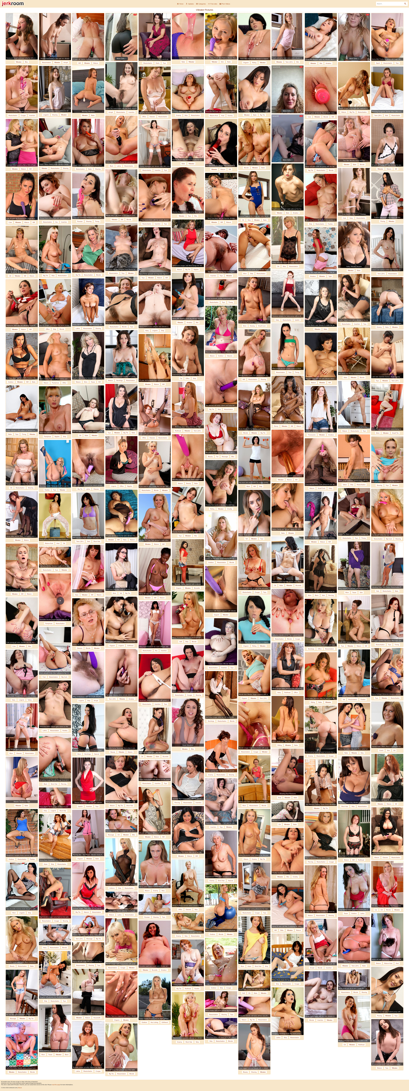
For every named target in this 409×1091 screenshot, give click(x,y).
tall (246, 539)
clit (243, 220)
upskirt (297, 320)
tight (330, 276)
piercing (331, 595)
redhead (178, 431)
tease (93, 382)
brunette (298, 585)
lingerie (46, 115)
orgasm (246, 62)
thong (97, 221)
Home (180, 4)
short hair (96, 541)
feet (44, 677)
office (144, 116)
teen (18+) (289, 62)
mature (95, 63)
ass (56, 222)
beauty (210, 456)
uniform (112, 888)
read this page (56, 1084)
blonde (325, 117)
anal (222, 115)
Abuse (20, 1087)
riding (254, 62)
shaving (55, 115)
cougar (23, 115)
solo (222, 62)
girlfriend (130, 645)
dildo (282, 930)
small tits (395, 433)
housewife (96, 1018)
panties (330, 224)
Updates (190, 4)
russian (80, 221)
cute (309, 117)
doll (180, 641)
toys (164, 63)
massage (225, 456)
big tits (352, 112)
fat (181, 378)
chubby (229, 509)
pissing (382, 221)
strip (186, 115)
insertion (131, 112)
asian (46, 864)
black (111, 166)
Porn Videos (224, 4)
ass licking (154, 1022)
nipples (196, 269)
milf (79, 63)
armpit (65, 62)
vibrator (19, 62)
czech (381, 750)
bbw (26, 62)
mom (245, 273)
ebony (276, 426)
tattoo (345, 484)
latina (119, 166)
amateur (328, 63)
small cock (262, 326)
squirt (378, 63)
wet (297, 62)
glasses (152, 116)
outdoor (221, 356)
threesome (312, 435)
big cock (389, 539)
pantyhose (55, 383)
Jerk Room (13, 3)
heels (157, 63)
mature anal (214, 115)
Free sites (212, 4)
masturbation (46, 62)
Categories (201, 4)
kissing (252, 326)
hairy (351, 218)
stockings (119, 380)
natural (96, 754)
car (376, 910)
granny (178, 115)
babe (183, 62)
